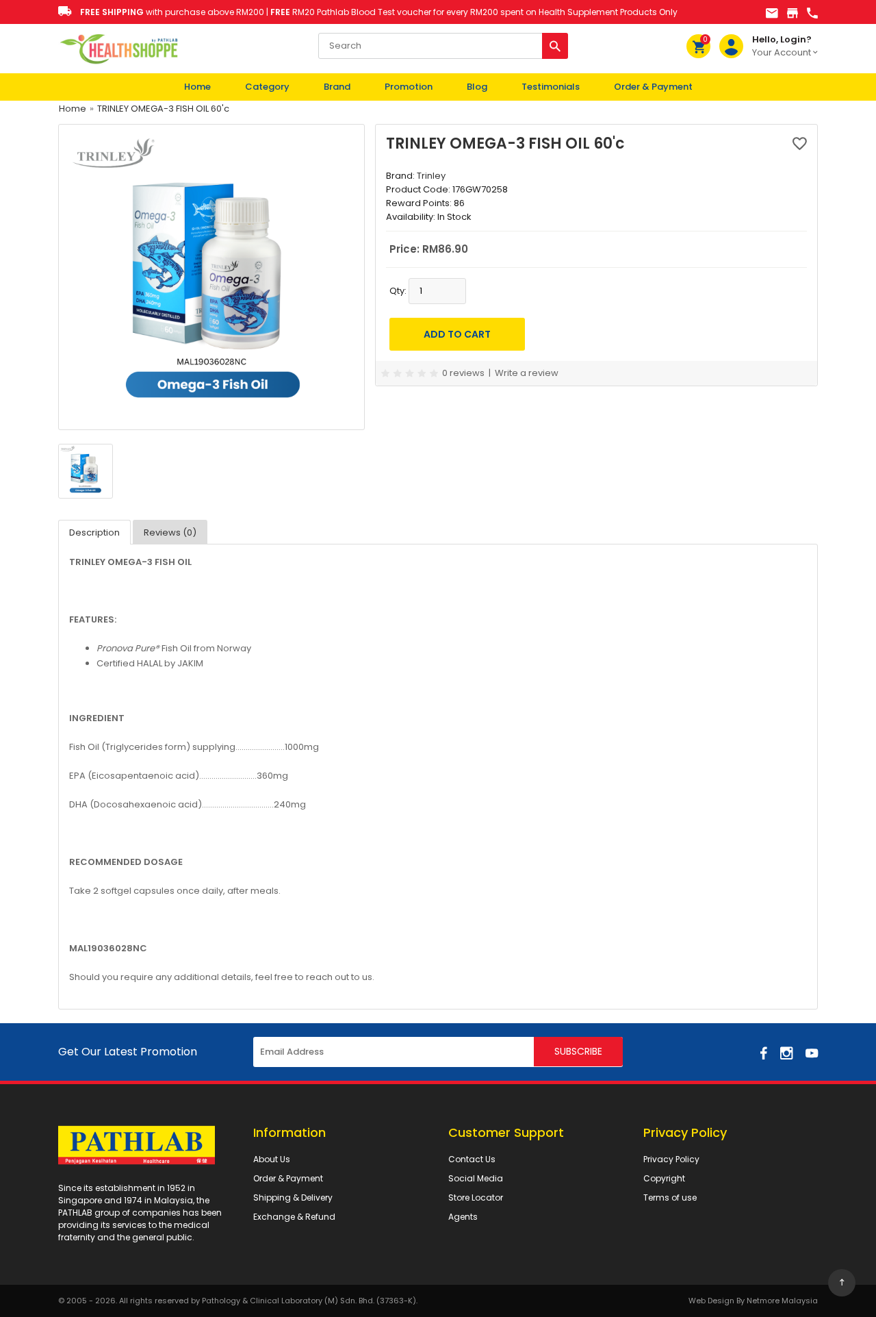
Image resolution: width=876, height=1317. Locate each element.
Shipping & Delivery (293, 1197)
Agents (463, 1216)
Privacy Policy (671, 1159)
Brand (337, 86)
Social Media (475, 1178)
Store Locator (475, 1197)
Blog (477, 86)
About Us (271, 1159)
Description (94, 532)
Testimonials (550, 86)
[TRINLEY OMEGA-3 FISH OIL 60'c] (211, 276)
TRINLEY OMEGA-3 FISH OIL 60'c (163, 108)
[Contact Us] (812, 13)
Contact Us (471, 1159)
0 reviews (463, 372)
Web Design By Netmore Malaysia (753, 1300)
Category (267, 86)
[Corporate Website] (792, 13)
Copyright (664, 1178)
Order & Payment (653, 86)
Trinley (431, 175)
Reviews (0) (170, 532)
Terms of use (670, 1197)
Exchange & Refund (294, 1216)
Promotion (409, 86)
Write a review (526, 372)
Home (197, 86)
